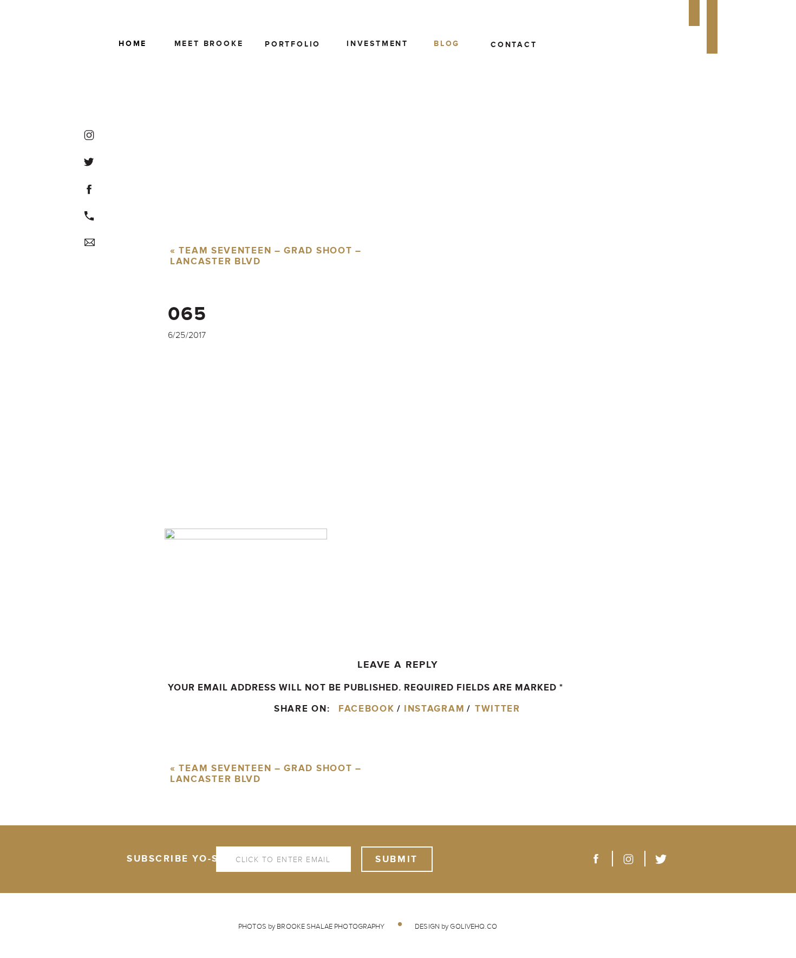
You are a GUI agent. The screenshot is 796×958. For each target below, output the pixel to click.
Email (186, 886)
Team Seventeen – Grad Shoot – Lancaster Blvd (266, 256)
